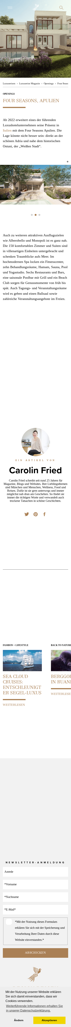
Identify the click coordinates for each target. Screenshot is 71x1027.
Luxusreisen (9, 83)
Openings (49, 83)
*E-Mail (10, 909)
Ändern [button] (18, 1020)
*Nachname (11, 896)
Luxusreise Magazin (29, 83)
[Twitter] (27, 514)
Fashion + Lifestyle (15, 645)
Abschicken (35, 952)
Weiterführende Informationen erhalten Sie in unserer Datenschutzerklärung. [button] (34, 1008)
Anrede (8, 871)
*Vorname (10, 884)
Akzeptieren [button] (49, 1020)
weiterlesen (14, 705)
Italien (7, 130)
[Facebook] (44, 515)
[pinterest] (36, 515)
